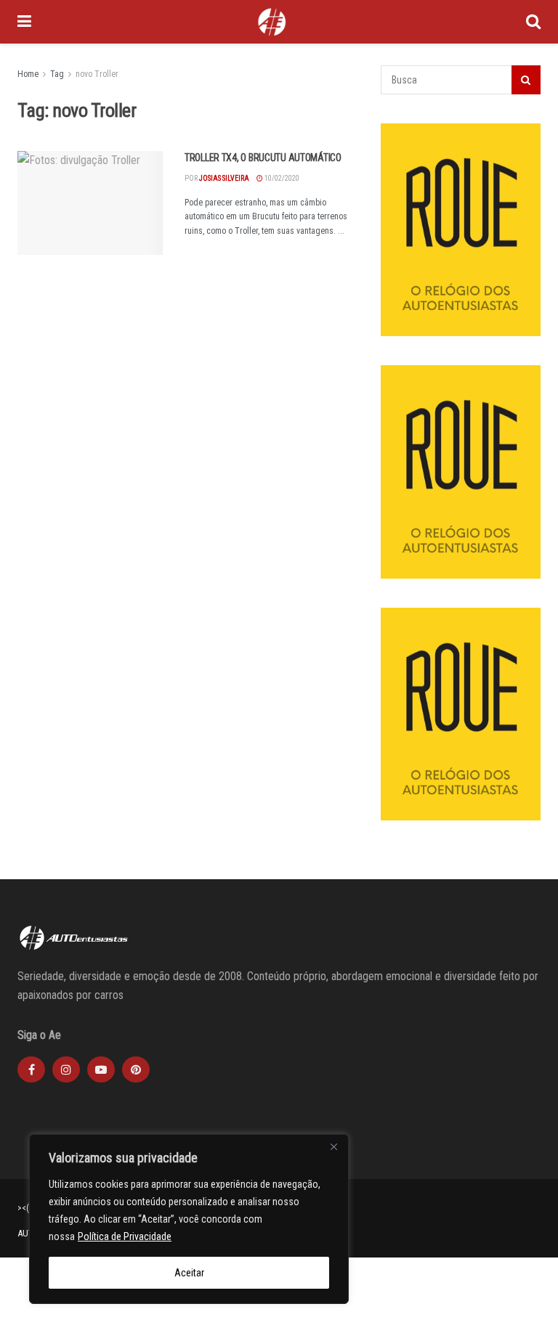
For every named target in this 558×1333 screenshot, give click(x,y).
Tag (57, 74)
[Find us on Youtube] (101, 1069)
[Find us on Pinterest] (136, 1069)
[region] (189, 1219)
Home (28, 74)
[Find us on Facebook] (31, 1069)
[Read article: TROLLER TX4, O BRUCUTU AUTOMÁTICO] (90, 203)
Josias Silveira (224, 178)
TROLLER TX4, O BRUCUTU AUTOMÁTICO (263, 157)
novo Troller (97, 74)
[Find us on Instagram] (66, 1069)
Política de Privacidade (124, 1236)
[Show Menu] (24, 22)
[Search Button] (533, 22)
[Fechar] (333, 1146)
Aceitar (189, 1273)
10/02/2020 (281, 178)
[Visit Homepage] (271, 21)
